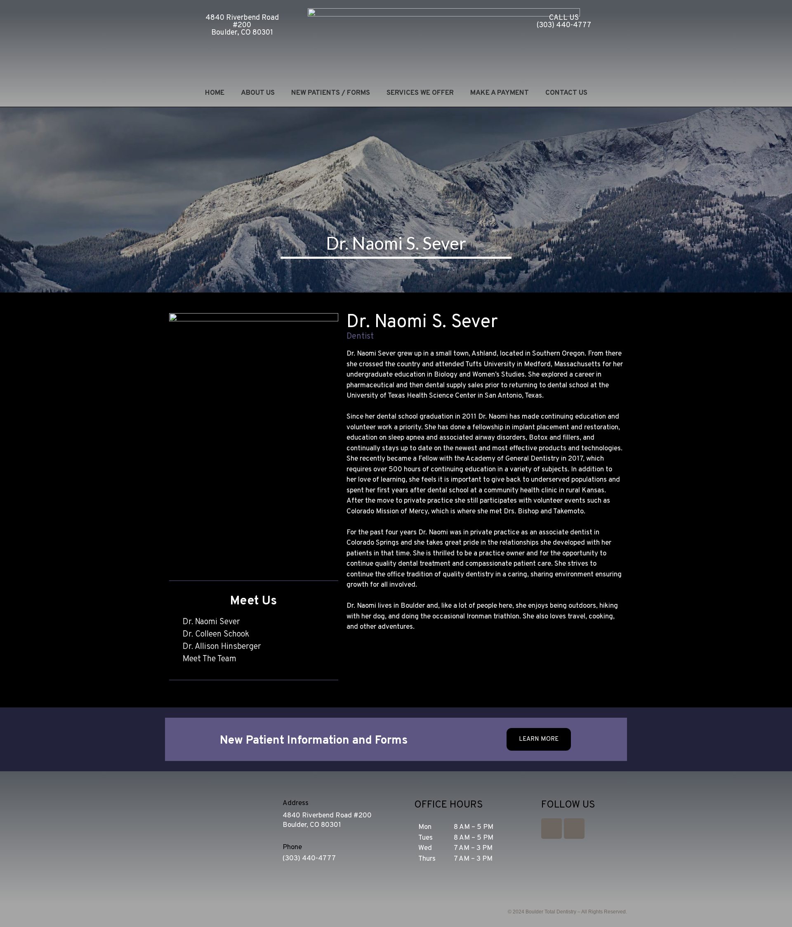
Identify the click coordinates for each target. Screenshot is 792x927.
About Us (258, 93)
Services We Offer (420, 93)
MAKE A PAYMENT (499, 93)
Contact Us (566, 93)
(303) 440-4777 (309, 858)
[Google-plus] (551, 828)
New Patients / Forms (330, 93)
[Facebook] (574, 828)
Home (214, 93)
